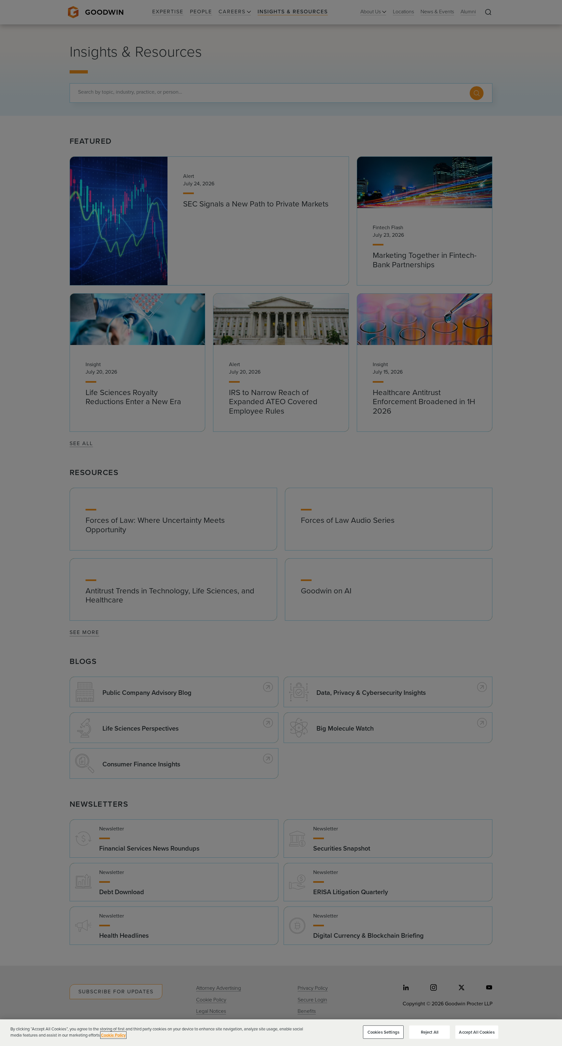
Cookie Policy (113, 1035)
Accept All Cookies (476, 1032)
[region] (281, 1032)
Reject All (429, 1032)
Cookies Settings (383, 1032)
